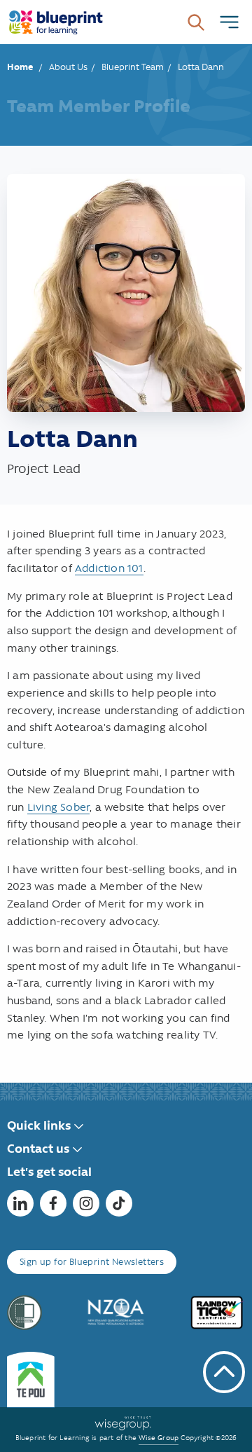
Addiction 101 (109, 568)
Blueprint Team (133, 67)
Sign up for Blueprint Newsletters (92, 1261)
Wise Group (158, 1438)
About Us (68, 67)
